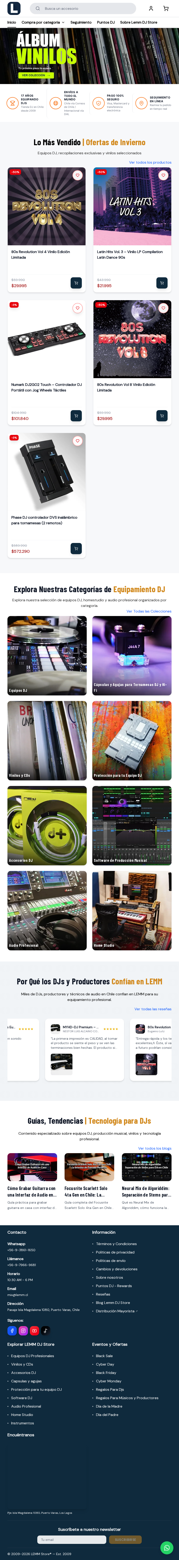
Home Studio (22, 1414)
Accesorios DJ (23, 1372)
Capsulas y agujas (26, 1381)
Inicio (11, 22)
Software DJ (21, 1397)
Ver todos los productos (150, 162)
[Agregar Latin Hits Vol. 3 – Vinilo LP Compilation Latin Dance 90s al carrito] (162, 283)
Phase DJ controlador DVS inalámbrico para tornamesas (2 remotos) (44, 520)
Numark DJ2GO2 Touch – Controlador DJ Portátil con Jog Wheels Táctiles (46, 387)
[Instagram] (23, 1330)
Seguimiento (81, 22)
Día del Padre (107, 1414)
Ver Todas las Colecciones (149, 611)
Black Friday (106, 1372)
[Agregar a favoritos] (77, 175)
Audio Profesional (26, 1406)
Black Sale (104, 1355)
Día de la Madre (109, 1406)
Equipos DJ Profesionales (32, 1355)
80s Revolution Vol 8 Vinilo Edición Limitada (126, 387)
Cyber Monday (108, 1381)
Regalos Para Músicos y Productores (127, 1397)
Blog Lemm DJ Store (113, 1302)
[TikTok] (45, 1330)
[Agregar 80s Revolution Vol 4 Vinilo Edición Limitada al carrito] (76, 283)
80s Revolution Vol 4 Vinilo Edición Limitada (40, 254)
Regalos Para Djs (110, 1389)
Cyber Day (105, 1364)
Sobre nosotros (109, 1277)
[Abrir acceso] (151, 8)
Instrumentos (22, 1423)
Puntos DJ (106, 22)
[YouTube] (34, 1330)
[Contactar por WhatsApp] (166, 1547)
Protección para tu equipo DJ (36, 1389)
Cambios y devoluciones (117, 1269)
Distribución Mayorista (117, 1311)
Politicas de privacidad (115, 1252)
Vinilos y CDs (22, 1364)
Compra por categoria (41, 22)
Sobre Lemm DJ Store (138, 22)
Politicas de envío (111, 1260)
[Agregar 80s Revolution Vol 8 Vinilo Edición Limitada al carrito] (162, 415)
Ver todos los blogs (155, 1148)
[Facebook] (12, 1330)
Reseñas (103, 1294)
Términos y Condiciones (116, 1243)
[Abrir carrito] (166, 8)
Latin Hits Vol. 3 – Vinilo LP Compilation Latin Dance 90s (130, 254)
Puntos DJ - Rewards (114, 1285)
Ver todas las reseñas (153, 1009)
